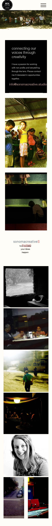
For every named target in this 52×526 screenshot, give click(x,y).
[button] (43, 5)
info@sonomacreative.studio (28, 84)
